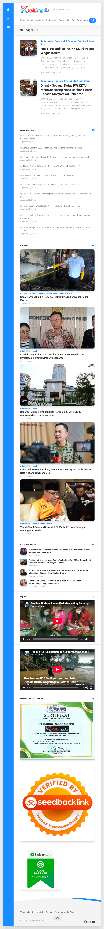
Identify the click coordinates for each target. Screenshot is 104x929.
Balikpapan (51, 20)
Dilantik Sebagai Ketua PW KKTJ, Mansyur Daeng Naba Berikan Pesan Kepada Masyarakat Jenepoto (66, 90)
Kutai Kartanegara (80, 20)
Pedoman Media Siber (65, 912)
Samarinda (64, 20)
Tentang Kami (26, 912)
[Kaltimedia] (8, 10)
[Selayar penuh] (91, 639)
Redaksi (39, 912)
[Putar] (23, 639)
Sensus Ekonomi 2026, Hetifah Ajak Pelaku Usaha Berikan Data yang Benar (54, 148)
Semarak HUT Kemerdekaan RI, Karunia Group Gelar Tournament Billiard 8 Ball (56, 157)
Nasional (40, 20)
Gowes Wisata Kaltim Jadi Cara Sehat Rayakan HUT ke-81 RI (48, 175)
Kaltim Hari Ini (26, 20)
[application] (57, 621)
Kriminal (53, 294)
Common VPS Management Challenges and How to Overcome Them (52, 185)
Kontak (49, 912)
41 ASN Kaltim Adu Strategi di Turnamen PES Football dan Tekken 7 (51, 166)
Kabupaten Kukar (27, 294)
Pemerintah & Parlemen (65, 41)
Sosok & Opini (83, 81)
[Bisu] (86, 639)
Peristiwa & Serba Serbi (65, 81)
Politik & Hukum (66, 294)
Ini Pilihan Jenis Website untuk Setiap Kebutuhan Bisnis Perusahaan (51, 206)
